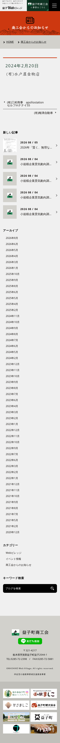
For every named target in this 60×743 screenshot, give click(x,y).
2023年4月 (12, 406)
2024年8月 (12, 334)
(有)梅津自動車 (43, 113)
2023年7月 (12, 394)
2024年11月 (13, 316)
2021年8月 (12, 508)
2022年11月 (13, 436)
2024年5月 (12, 352)
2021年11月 (13, 490)
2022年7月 (12, 454)
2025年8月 (12, 286)
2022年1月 (12, 478)
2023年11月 (13, 370)
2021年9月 (12, 502)
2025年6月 (12, 292)
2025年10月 (13, 274)
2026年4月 (12, 256)
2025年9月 (12, 280)
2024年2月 (12, 358)
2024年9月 (12, 328)
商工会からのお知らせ (33, 42)
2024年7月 (12, 340)
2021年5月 (12, 520)
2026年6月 (12, 244)
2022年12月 (13, 430)
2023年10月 (13, 376)
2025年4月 (12, 304)
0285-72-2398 (19, 659)
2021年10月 (13, 496)
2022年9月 (12, 448)
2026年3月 (12, 262)
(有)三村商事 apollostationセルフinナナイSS (25, 104)
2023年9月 (12, 382)
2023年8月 (12, 388)
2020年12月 (13, 532)
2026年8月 (12, 238)
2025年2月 (12, 310)
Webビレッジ (13, 553)
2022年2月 (12, 472)
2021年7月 (12, 514)
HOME (10, 42)
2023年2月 (12, 418)
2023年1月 (12, 424)
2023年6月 (12, 400)
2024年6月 (12, 346)
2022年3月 (12, 466)
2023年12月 (13, 364)
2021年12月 (13, 484)
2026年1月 (12, 268)
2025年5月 (12, 298)
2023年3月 (12, 412)
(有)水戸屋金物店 (23, 74)
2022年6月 (12, 460)
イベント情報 (13, 559)
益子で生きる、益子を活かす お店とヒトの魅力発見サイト (12, 2)
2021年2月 (12, 526)
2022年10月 (13, 442)
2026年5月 (12, 250)
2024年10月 (13, 322)
